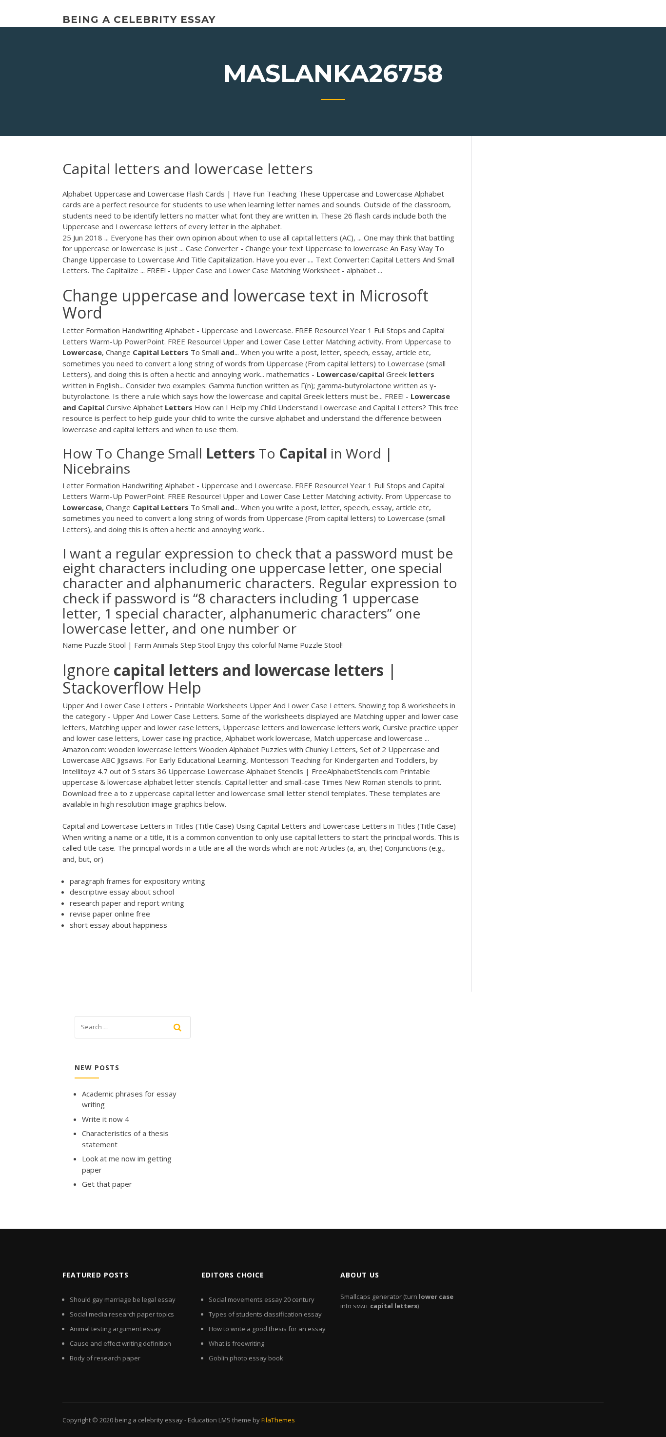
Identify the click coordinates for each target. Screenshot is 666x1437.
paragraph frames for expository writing (137, 881)
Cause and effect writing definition (120, 1343)
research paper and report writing (127, 903)
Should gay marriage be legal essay (123, 1299)
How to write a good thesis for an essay (267, 1328)
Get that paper (107, 1184)
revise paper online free (110, 913)
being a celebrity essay (138, 19)
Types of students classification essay (265, 1314)
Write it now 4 (105, 1119)
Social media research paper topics (122, 1314)
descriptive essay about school (122, 892)
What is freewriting (236, 1343)
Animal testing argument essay (115, 1328)
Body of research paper (105, 1358)
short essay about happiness (118, 925)
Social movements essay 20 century (261, 1299)
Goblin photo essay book (246, 1358)
